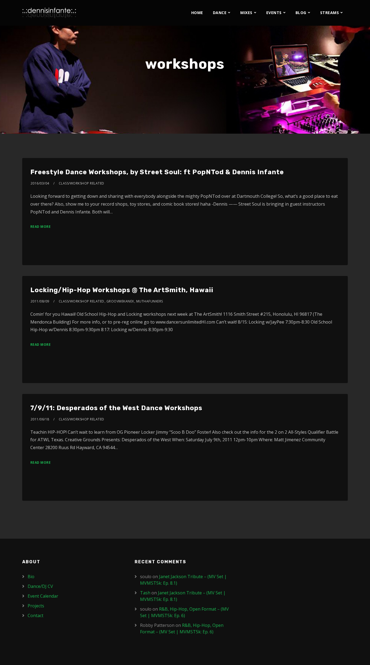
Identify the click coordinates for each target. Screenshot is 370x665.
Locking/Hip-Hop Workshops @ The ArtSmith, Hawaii (121, 290)
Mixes (246, 12)
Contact (35, 615)
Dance (220, 12)
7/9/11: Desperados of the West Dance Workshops (116, 408)
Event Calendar (43, 596)
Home (197, 12)
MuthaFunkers (149, 301)
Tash (145, 593)
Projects (36, 606)
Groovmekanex (120, 301)
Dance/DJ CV (40, 586)
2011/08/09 (40, 301)
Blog (301, 12)
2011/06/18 (40, 419)
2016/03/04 (40, 183)
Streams (329, 12)
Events (274, 12)
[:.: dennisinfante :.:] (49, 13)
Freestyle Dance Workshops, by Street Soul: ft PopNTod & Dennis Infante (157, 172)
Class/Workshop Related (81, 183)
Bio (31, 577)
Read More (40, 226)
